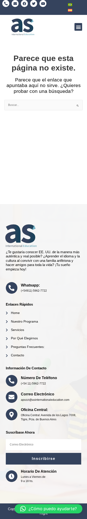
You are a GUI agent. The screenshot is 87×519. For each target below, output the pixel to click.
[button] (78, 27)
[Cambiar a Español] (70, 10)
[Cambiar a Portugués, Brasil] (70, 4)
